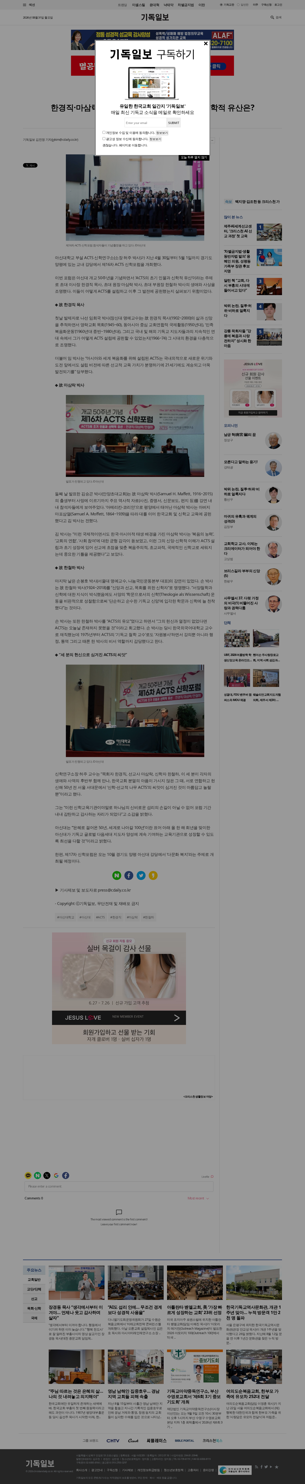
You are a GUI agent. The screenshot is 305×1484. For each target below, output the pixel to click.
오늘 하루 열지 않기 (194, 157)
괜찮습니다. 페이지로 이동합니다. (125, 145)
